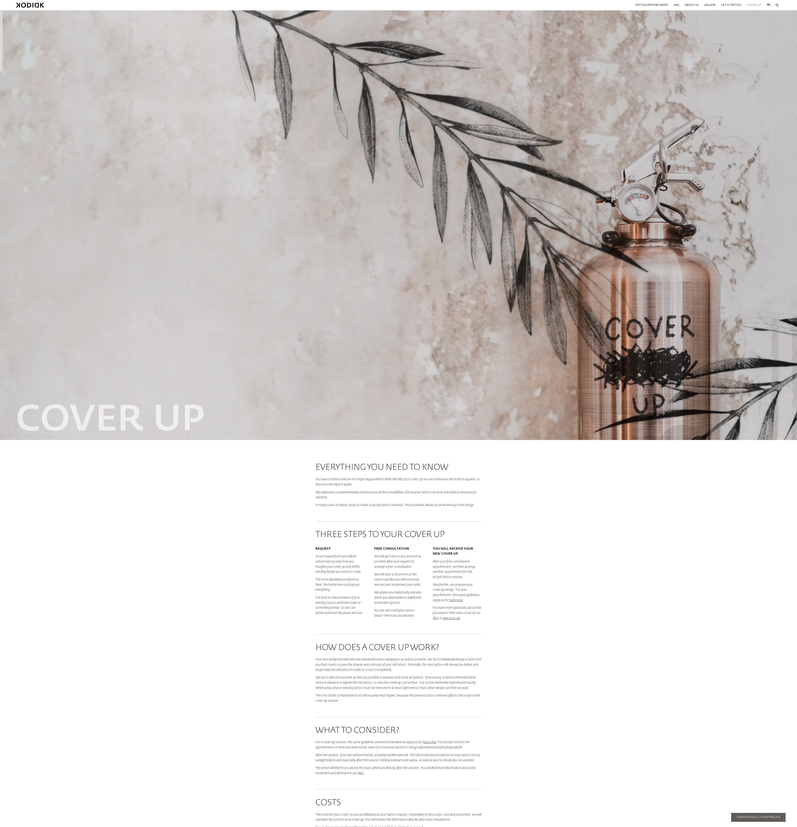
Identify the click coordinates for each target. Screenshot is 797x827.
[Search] (777, 5)
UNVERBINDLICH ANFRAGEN (758, 817)
